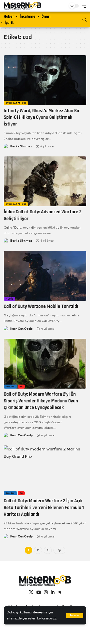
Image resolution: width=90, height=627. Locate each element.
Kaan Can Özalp (21, 328)
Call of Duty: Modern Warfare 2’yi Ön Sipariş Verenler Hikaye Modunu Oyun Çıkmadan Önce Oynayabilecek (41, 401)
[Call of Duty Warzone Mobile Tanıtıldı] (45, 276)
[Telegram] (59, 592)
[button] (74, 615)
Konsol (10, 386)
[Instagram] (46, 592)
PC (21, 386)
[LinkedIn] (53, 592)
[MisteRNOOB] (45, 580)
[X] (31, 592)
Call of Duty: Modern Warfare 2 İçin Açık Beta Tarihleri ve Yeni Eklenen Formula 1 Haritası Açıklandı (44, 507)
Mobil (10, 298)
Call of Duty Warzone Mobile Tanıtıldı (41, 306)
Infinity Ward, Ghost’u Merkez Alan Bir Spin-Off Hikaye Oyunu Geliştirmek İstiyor (42, 117)
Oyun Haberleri (16, 103)
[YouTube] (38, 592)
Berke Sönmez (21, 146)
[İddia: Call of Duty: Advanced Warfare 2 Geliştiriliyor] (45, 181)
